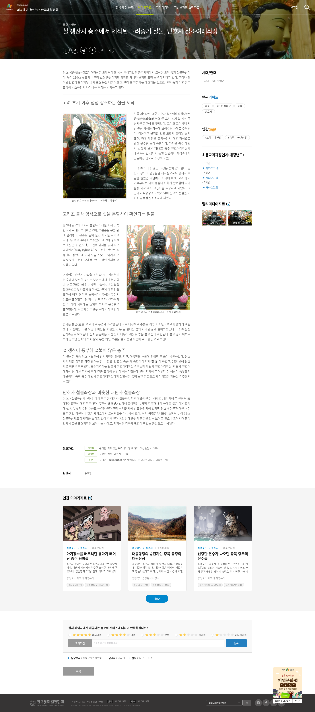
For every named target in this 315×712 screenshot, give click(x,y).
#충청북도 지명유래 (97, 585)
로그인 (294, 7)
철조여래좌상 (223, 106)
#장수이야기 (75, 585)
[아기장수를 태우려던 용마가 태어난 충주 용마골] (92, 523)
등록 (236, 643)
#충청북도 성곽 (161, 585)
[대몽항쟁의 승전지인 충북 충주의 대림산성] (157, 523)
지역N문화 (11, 7)
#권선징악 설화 (234, 585)
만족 (133, 635)
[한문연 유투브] (281, 705)
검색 (307, 7)
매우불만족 (241, 635)
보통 (167, 635)
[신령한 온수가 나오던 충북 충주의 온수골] (223, 523)
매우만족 (97, 635)
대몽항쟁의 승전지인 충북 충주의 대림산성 (156, 556)
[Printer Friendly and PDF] (83, 52)
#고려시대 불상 (213, 137)
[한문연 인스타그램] (258, 705)
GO (247, 703)
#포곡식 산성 (141, 585)
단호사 (208, 111)
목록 (78, 671)
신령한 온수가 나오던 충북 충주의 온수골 (223, 556)
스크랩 (66, 50)
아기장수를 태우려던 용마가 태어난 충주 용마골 (91, 556)
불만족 (202, 635)
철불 (239, 106)
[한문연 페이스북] (266, 705)
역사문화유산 (37, 8)
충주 (207, 106)
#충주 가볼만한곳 (237, 137)
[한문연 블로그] (273, 705)
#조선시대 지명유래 (210, 585)
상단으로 (307, 704)
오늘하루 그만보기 (282, 701)
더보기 (157, 598)
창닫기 (297, 701)
